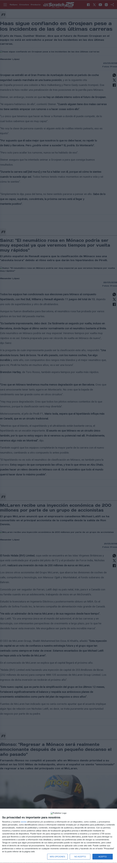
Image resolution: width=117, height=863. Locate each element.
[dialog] (58, 836)
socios (24, 822)
